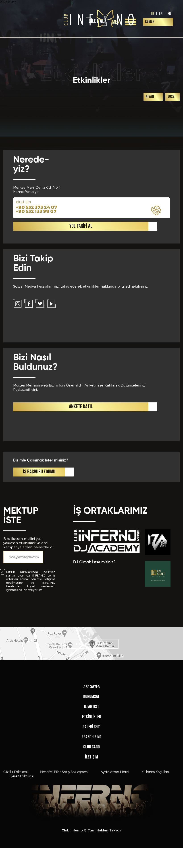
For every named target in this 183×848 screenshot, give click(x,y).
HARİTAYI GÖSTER (91, 644)
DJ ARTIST (91, 707)
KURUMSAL (91, 696)
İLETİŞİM (91, 757)
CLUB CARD (91, 747)
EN (160, 13)
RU (169, 13)
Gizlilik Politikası (15, 772)
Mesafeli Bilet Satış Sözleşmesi (64, 772)
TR (152, 13)
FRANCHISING (91, 737)
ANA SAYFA (91, 686)
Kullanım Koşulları (155, 772)
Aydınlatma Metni (115, 772)
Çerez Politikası (21, 776)
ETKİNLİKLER (91, 717)
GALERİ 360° (91, 727)
